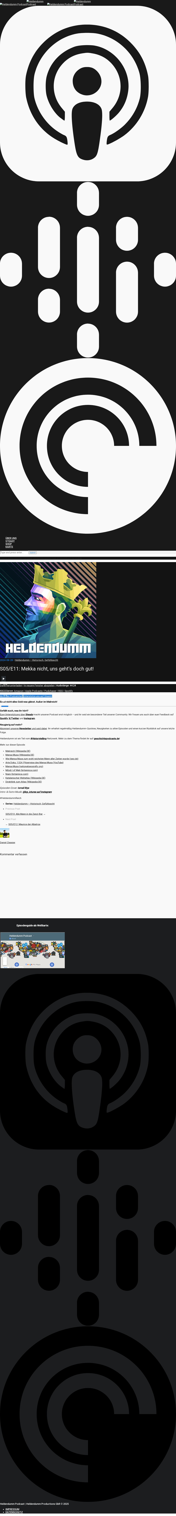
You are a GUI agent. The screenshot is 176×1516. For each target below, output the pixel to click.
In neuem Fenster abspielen (39, 685)
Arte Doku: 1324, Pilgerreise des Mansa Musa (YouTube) (35, 762)
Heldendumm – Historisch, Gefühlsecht (36, 660)
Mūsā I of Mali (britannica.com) (22, 770)
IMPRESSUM (12, 1509)
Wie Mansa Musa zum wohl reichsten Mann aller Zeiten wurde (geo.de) (42, 758)
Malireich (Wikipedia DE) (18, 751)
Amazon (18, 690)
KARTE (9, 546)
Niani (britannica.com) (17, 774)
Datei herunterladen (11, 685)
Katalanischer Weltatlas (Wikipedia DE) (25, 778)
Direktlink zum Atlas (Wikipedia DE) (24, 781)
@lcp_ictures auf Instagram (37, 792)
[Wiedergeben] (3, 678)
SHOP (9, 543)
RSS (60, 690)
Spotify (69, 690)
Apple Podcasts (34, 690)
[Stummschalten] (3, 700)
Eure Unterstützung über (16, 714)
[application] (88, 679)
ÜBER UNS (11, 538)
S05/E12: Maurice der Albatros (24, 824)
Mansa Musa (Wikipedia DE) (20, 754)
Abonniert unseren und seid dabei (23, 728)
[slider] (5, 706)
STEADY (10, 541)
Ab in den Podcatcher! (11, 696)
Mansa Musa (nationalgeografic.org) (24, 766)
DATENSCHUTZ (14, 1512)
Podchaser (50, 690)
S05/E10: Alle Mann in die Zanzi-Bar (24, 814)
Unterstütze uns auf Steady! (37, 696)
